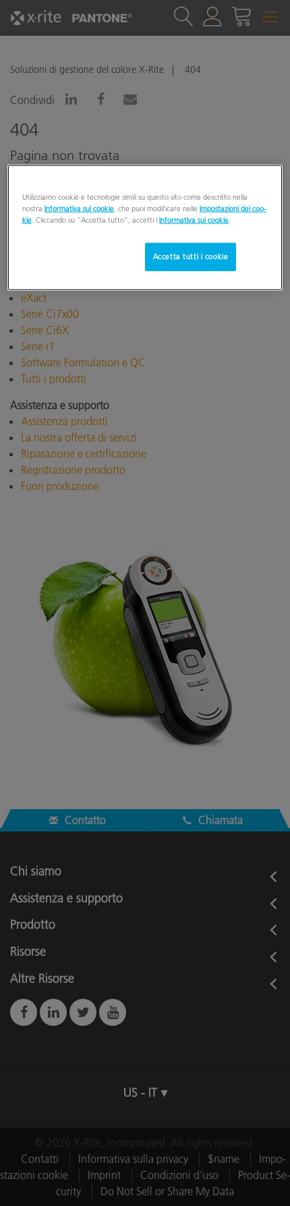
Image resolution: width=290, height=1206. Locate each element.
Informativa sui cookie (79, 208)
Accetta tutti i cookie (191, 256)
